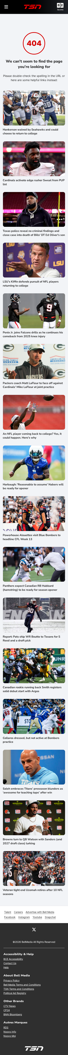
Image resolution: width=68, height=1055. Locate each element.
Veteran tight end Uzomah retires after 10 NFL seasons (33, 892)
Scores (60, 9)
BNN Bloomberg (12, 1014)
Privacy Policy (11, 980)
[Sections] (6, 6)
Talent (7, 912)
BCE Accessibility (13, 959)
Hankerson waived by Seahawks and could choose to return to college (30, 131)
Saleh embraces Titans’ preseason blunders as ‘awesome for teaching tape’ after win (33, 790)
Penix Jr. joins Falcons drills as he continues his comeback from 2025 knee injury (33, 334)
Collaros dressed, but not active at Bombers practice (31, 740)
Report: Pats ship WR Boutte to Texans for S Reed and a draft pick (31, 638)
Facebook (10, 917)
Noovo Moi (9, 1035)
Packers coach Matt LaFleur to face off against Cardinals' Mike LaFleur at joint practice (33, 385)
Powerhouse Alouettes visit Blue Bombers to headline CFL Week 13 (32, 537)
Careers (18, 912)
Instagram (24, 917)
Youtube (37, 917)
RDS (5, 1027)
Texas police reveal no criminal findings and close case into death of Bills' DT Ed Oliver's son (34, 233)
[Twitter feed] (34, 929)
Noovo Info (9, 1031)
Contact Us (9, 963)
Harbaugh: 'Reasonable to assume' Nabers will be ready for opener (33, 486)
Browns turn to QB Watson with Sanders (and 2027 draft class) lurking (32, 841)
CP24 (6, 1010)
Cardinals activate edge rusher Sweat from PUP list (34, 182)
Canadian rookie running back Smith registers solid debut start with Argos (32, 689)
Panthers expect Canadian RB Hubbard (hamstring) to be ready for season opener (30, 588)
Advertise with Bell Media (40, 912)
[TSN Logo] (32, 7)
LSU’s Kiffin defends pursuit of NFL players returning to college (31, 283)
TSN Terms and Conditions (18, 988)
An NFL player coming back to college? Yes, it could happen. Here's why (32, 436)
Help (6, 967)
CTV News (9, 1006)
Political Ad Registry (14, 993)
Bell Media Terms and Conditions (22, 984)
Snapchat (50, 917)
